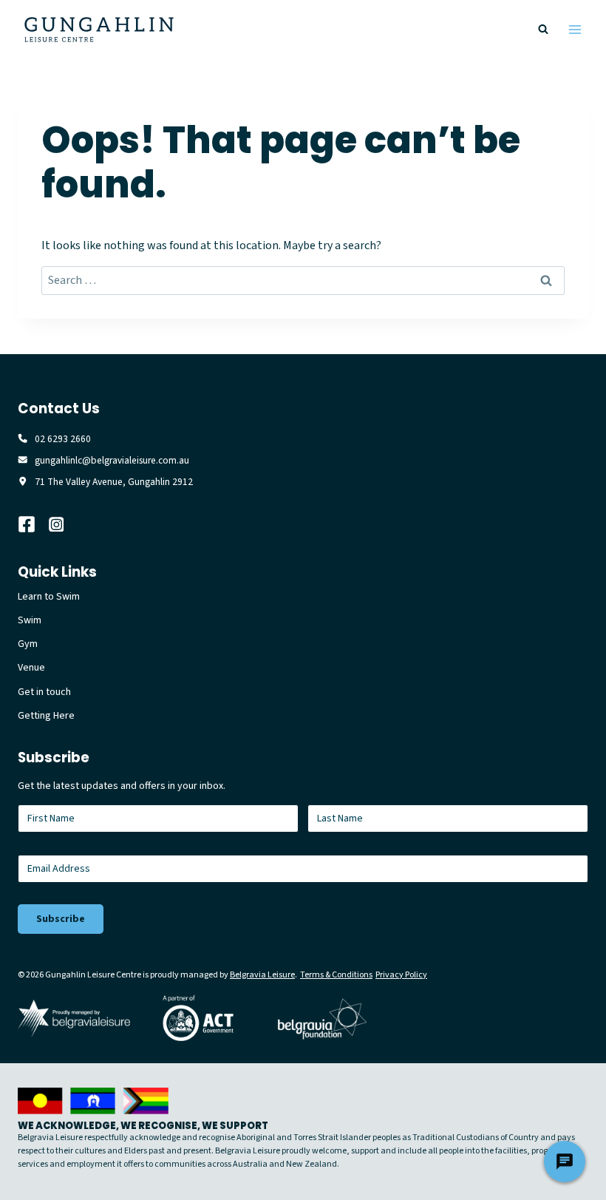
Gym (28, 644)
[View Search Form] (543, 29)
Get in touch (44, 692)
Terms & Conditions (336, 975)
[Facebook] (33, 524)
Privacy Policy (401, 975)
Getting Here (46, 715)
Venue (31, 667)
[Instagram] (64, 524)
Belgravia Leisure (262, 975)
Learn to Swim (49, 596)
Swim (29, 620)
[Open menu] (574, 29)
